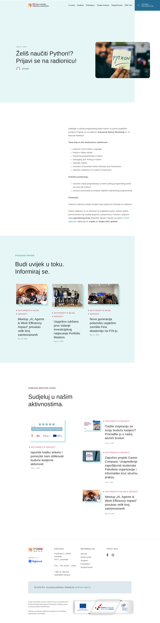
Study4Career (116, 5)
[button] (147, 5)
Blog (36, 310)
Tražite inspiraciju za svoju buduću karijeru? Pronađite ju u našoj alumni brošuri (120, 432)
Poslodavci (90, 5)
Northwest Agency (82, 587)
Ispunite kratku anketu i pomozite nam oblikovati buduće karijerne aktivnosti (47, 458)
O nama (71, 5)
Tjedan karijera (103, 5)
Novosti (23, 314)
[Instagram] (113, 555)
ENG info (128, 5)
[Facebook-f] (107, 555)
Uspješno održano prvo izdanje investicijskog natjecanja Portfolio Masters (67, 329)
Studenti (80, 5)
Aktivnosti (24, 310)
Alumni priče (86, 557)
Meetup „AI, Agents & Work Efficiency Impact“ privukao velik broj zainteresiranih (31, 326)
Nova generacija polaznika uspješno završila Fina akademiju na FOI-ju (103, 325)
